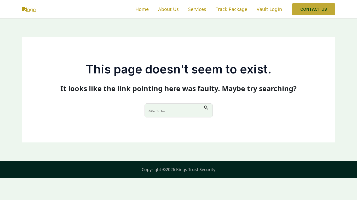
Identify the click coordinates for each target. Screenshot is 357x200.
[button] (313, 9)
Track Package (231, 9)
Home (142, 9)
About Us (168, 9)
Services (197, 9)
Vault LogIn (269, 9)
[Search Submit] (206, 106)
